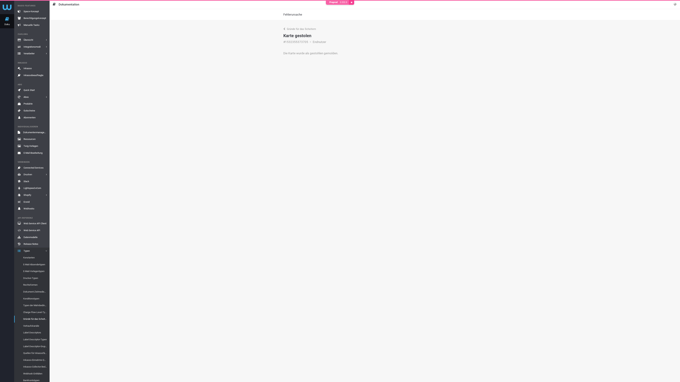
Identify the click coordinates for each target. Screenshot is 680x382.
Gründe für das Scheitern (301, 29)
